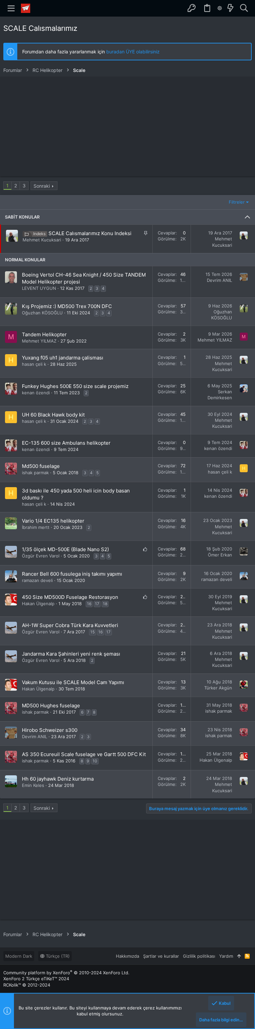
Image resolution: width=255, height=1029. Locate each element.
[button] (11, 8)
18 (105, 603)
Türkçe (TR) (57, 956)
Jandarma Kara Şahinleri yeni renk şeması (71, 654)
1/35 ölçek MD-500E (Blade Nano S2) (65, 549)
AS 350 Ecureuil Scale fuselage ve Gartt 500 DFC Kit (84, 754)
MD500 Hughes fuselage (51, 705)
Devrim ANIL (219, 280)
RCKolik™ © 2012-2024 (26, 985)
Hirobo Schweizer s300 (49, 730)
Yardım (226, 956)
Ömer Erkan (220, 554)
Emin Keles (33, 785)
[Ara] (244, 8)
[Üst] (239, 956)
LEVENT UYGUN (39, 288)
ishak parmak (35, 472)
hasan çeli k (34, 364)
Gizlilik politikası (199, 956)
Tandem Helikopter (44, 334)
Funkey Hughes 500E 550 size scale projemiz (75, 386)
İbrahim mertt (35, 527)
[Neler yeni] (230, 8)
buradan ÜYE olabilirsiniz (133, 51)
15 (92, 631)
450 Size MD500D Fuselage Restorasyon (70, 597)
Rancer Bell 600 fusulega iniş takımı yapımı (72, 574)
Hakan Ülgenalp (38, 603)
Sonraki (42, 186)
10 (95, 760)
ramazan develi (37, 580)
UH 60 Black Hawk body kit (53, 415)
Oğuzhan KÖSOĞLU (42, 312)
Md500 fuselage (41, 466)
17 (97, 603)
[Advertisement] (127, 126)
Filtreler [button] (237, 202)
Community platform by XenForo (66, 972)
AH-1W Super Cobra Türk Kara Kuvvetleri (70, 625)
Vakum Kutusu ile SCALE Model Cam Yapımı (73, 682)
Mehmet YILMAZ (39, 341)
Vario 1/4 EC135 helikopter (53, 521)
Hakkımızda (127, 956)
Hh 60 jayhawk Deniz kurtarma (58, 779)
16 (89, 603)
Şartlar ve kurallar (161, 956)
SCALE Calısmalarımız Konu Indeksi (89, 233)
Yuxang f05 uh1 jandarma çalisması (62, 357)
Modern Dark (18, 956)
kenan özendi (36, 392)
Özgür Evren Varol (40, 555)
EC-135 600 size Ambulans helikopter (66, 443)
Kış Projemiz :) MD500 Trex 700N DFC (67, 306)
